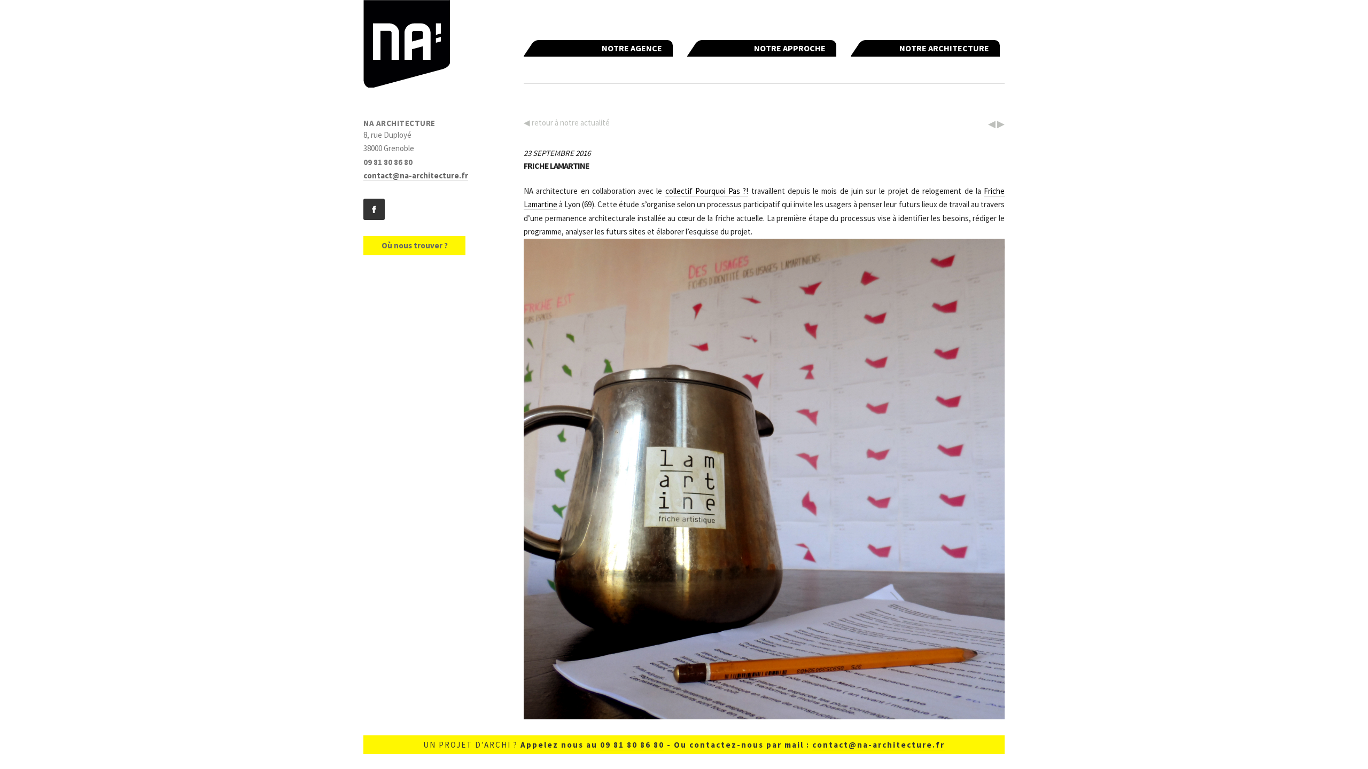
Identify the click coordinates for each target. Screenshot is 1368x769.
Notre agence (632, 48)
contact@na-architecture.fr (415, 175)
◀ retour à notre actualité (567, 122)
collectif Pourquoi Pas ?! (707, 191)
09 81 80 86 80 (632, 745)
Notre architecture (944, 48)
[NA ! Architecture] (406, 46)
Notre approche (790, 48)
